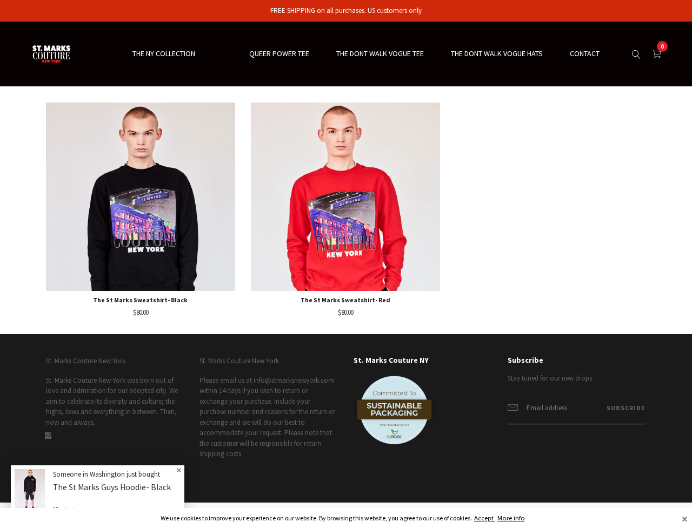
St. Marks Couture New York (85, 360)
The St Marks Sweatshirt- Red (345, 300)
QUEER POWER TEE (279, 53)
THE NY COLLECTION (163, 53)
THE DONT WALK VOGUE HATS (497, 53)
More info (511, 518)
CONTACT (585, 53)
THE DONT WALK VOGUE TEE (380, 53)
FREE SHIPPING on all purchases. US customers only (346, 10)
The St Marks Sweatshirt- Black (140, 300)
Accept (484, 518)
